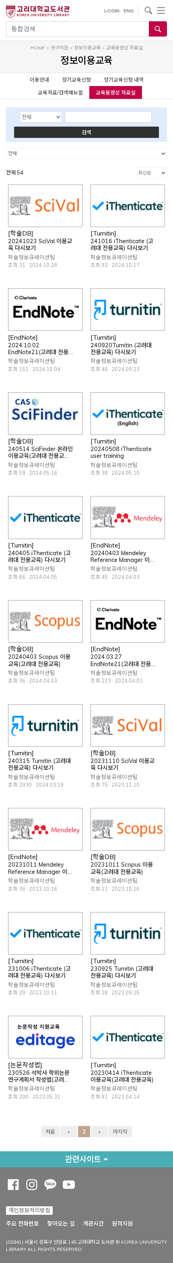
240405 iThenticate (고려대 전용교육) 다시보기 (39, 557)
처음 (50, 1131)
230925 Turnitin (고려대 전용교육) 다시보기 (122, 972)
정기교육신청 (76, 79)
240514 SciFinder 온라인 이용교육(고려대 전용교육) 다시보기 (40, 453)
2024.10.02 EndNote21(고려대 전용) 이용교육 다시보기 (39, 349)
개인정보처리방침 (29, 1210)
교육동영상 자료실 (116, 92)
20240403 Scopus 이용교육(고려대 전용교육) (39, 660)
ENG (129, 11)
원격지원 (122, 1223)
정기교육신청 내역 (124, 79)
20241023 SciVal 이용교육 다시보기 (40, 245)
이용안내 (39, 79)
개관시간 (93, 1223)
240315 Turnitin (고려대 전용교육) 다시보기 (39, 764)
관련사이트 (83, 1159)
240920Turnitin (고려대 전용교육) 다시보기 (121, 349)
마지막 (120, 1131)
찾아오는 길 (61, 1223)
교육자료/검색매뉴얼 (60, 92)
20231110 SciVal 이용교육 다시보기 (122, 764)
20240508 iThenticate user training (121, 452)
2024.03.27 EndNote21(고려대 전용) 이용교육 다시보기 (122, 661)
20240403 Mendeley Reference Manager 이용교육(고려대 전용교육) (123, 557)
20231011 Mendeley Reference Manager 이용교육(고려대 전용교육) (40, 868)
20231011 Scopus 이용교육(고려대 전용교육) (122, 868)
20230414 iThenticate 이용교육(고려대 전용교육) (122, 1076)
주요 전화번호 (22, 1223)
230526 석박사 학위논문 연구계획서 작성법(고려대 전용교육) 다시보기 (39, 1077)
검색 (86, 132)
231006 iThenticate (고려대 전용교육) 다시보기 (39, 972)
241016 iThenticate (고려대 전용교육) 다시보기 (122, 245)
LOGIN (111, 11)
